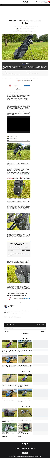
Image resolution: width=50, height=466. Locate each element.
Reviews (31, 80)
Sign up (44, 324)
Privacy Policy (26, 254)
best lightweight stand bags (23, 174)
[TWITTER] (9, 306)
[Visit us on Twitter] (47, 1)
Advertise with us (33, 448)
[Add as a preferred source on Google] (25, 453)
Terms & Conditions (21, 254)
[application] (18, 124)
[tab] (7, 331)
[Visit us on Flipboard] (49, 1)
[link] (10, 85)
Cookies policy (24, 448)
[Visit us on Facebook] (44, 1)
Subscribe (46, 2)
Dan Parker (21, 80)
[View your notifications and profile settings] (7, 2)
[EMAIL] (11, 306)
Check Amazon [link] (27, 298)
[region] (25, 328)
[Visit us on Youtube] (48, 1)
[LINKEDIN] (10, 306)
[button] (18, 85)
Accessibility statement (17, 448)
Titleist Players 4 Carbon (21, 177)
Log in (42, 324)
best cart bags (12, 103)
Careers (28, 448)
